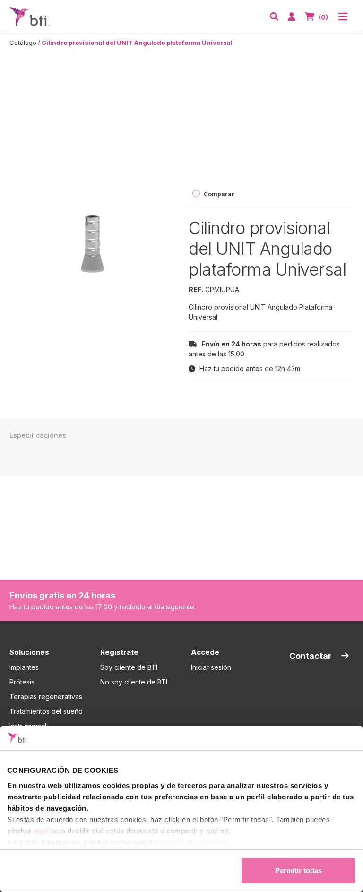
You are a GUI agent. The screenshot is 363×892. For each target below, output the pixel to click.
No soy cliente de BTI (133, 682)
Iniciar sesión (211, 667)
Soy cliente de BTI (128, 667)
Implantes (24, 667)
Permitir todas (298, 870)
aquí (41, 831)
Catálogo (22, 42)
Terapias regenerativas (45, 697)
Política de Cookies (194, 842)
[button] (274, 17)
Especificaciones (37, 435)
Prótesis (22, 682)
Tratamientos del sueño (46, 711)
